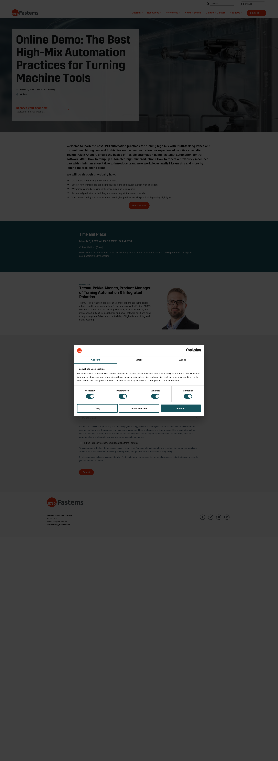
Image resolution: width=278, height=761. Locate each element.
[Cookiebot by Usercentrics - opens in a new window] (188, 350)
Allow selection (139, 408)
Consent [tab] (95, 359)
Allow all (180, 408)
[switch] (123, 396)
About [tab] (182, 359)
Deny (97, 408)
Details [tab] (139, 359)
